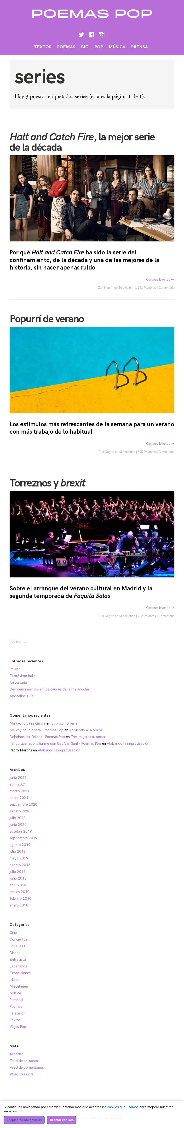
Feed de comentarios (27, 1067)
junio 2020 (18, 824)
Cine (13, 932)
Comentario (166, 287)
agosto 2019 (20, 845)
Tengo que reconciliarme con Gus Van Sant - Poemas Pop (55, 743)
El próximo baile (23, 676)
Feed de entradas (24, 1061)
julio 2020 (18, 818)
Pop (98, 46)
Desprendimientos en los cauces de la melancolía (49, 689)
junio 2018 (18, 878)
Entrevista (18, 959)
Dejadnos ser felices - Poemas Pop (37, 737)
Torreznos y (47, 483)
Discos (15, 953)
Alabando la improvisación (128, 743)
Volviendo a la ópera (85, 730)
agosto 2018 (20, 865)
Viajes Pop (18, 1027)
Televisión (125, 287)
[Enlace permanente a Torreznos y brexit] (92, 580)
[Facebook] (91, 34)
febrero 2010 (20, 898)
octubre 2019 (21, 831)
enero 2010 (19, 905)
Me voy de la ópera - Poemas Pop (36, 730)
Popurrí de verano (47, 319)
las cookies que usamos (120, 1107)
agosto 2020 (20, 811)
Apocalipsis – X (22, 696)
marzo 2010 (19, 892)
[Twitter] (81, 34)
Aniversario (18, 682)
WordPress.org (22, 1074)
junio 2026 (18, 777)
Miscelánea (127, 452)
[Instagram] (101, 34)
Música (117, 46)
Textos (42, 46)
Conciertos (18, 939)
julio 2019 (18, 851)
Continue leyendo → (160, 280)
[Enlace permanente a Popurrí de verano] (92, 416)
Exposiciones (20, 973)
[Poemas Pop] (92, 20)
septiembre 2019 (23, 838)
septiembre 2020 (23, 804)
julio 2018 (18, 872)
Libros (14, 980)
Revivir (15, 669)
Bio (85, 46)
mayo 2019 (19, 858)
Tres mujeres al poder (88, 737)
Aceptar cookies (62, 1120)
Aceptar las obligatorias (24, 1120)
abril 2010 (18, 885)
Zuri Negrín (105, 287)
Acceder (16, 1054)
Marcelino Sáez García (28, 723)
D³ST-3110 (19, 946)
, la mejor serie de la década (82, 142)
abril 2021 (18, 784)
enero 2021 (19, 798)
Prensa (139, 46)
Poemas (66, 46)
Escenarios (18, 966)
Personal (16, 1000)
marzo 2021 (19, 791)
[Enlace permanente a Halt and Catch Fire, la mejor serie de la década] (92, 244)
